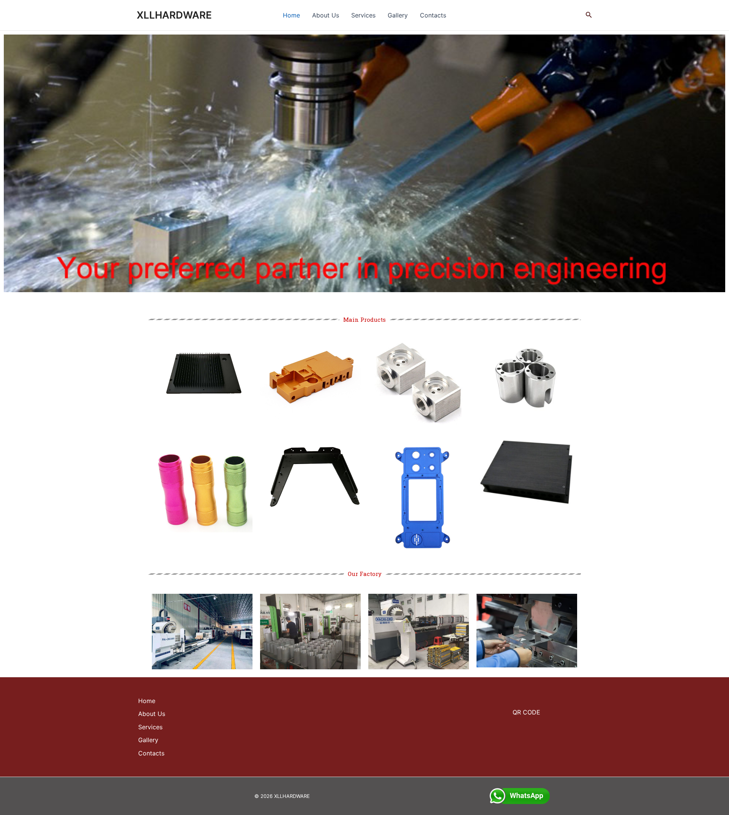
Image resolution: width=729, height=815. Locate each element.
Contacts (433, 15)
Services (363, 15)
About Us (325, 15)
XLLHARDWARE (174, 15)
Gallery (398, 15)
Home (291, 15)
